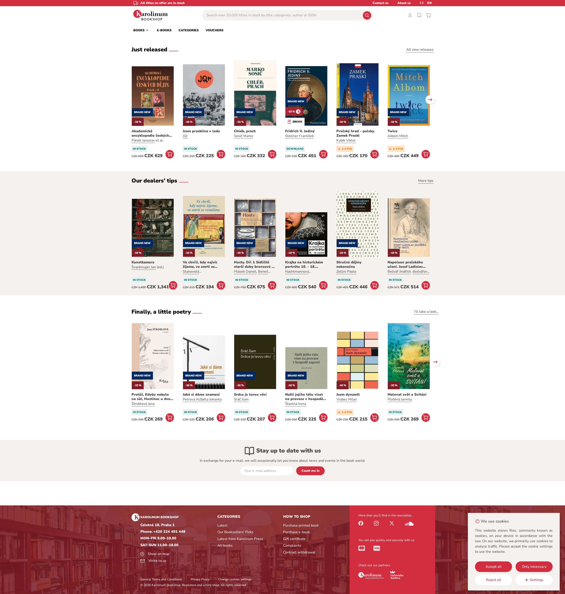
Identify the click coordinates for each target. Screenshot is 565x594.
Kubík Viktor (346, 140)
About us (404, 3)
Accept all (494, 566)
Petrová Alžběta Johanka (202, 399)
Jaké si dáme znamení (201, 394)
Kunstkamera (143, 262)
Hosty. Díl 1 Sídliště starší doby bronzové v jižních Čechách (254, 264)
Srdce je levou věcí (250, 394)
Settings (536, 579)
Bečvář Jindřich (399, 271)
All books (225, 545)
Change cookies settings (235, 579)
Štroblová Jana (143, 403)
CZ (422, 3)
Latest (222, 525)
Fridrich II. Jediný (300, 131)
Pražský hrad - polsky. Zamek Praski (355, 133)
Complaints (292, 545)
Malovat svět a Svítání (407, 394)
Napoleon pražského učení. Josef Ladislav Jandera (405, 264)
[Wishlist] (419, 15)
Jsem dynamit (348, 394)
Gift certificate (294, 538)
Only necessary (534, 566)
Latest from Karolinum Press (240, 538)
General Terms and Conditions (161, 579)
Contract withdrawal (299, 552)
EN (429, 3)
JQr (185, 136)
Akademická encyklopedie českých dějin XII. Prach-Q (150, 133)
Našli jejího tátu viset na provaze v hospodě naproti (304, 396)
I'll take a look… (426, 311)
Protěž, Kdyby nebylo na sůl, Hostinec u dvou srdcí (152, 396)
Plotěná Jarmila (400, 399)
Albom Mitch (398, 136)
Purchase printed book (301, 525)
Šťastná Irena (295, 403)
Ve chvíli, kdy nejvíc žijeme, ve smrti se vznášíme (200, 264)
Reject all (493, 579)
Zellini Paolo (346, 271)
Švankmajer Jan (144, 267)
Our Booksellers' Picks (235, 532)
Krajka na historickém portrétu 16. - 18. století (304, 264)
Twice (392, 131)
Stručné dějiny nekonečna (349, 264)
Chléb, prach (245, 131)
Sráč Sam (241, 399)
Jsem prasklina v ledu (201, 131)
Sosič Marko (243, 136)
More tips (425, 180)
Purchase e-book (296, 532)
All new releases (419, 49)
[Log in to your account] (410, 15)
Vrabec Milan (346, 399)
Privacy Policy (200, 579)
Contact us (380, 3)
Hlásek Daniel (245, 271)
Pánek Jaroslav (143, 140)
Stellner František (299, 136)
